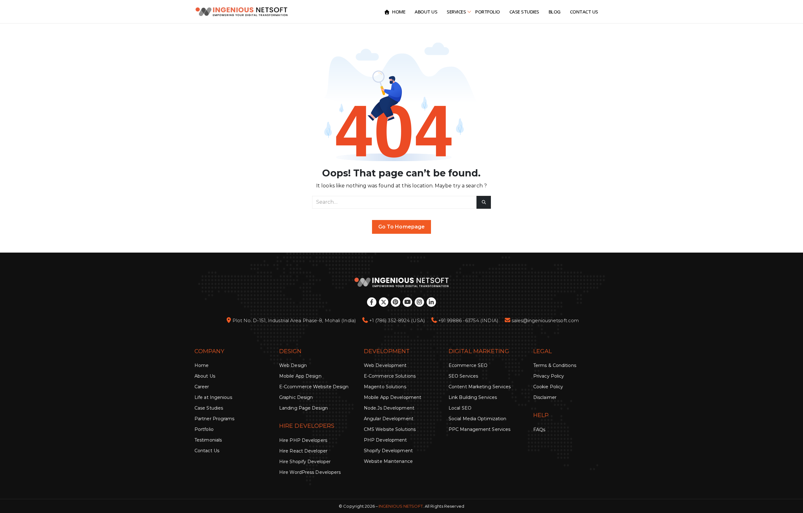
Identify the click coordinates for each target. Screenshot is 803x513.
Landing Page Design (303, 408)
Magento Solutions (385, 387)
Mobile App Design (300, 376)
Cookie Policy (548, 387)
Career (201, 387)
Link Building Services (473, 397)
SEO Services (463, 376)
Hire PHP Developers (303, 440)
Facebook (371, 302)
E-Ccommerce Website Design (314, 387)
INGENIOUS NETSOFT (401, 506)
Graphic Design (296, 397)
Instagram (419, 302)
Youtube (407, 302)
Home (398, 11)
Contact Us (584, 11)
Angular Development (388, 418)
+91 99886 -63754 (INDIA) (468, 320)
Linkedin (431, 302)
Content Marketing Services (480, 387)
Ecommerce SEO (468, 365)
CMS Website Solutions (390, 429)
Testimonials (208, 440)
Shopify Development (388, 450)
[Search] (483, 202)
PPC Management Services (479, 429)
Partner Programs (214, 418)
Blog (555, 11)
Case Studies (524, 11)
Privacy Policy (548, 376)
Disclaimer (544, 397)
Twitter (383, 302)
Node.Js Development (389, 408)
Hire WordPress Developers (310, 472)
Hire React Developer (303, 451)
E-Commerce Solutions (390, 376)
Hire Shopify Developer (305, 461)
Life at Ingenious (213, 397)
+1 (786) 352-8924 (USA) (397, 320)
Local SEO (460, 408)
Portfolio (487, 11)
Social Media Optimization (478, 418)
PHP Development (385, 440)
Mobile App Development (392, 397)
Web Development (385, 365)
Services (456, 11)
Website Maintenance (388, 461)
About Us (426, 11)
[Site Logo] (241, 12)
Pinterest (395, 302)
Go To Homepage (401, 227)
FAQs (539, 429)
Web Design (293, 365)
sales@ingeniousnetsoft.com (545, 320)
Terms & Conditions (554, 365)
